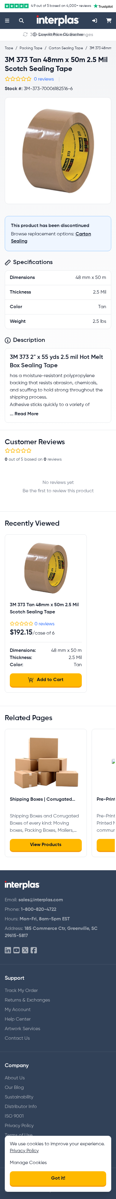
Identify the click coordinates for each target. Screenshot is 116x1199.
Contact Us (17, 1038)
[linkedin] (8, 951)
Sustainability (19, 1097)
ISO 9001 (14, 1116)
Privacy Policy (19, 1126)
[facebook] (34, 951)
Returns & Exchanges (27, 1000)
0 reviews (44, 79)
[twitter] (25, 951)
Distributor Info (21, 1106)
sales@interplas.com (40, 900)
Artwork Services (22, 1029)
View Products (45, 844)
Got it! (58, 1178)
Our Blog (14, 1087)
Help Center (18, 1019)
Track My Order (21, 990)
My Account (18, 1009)
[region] (58, 150)
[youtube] (16, 951)
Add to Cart (50, 680)
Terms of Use (18, 1135)
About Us (15, 1078)
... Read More (24, 414)
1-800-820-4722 (38, 909)
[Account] (94, 20)
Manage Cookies (28, 1163)
